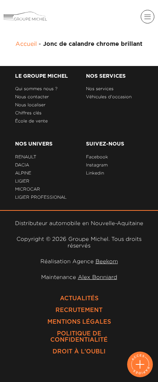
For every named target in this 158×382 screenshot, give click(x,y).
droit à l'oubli (79, 352)
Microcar (27, 189)
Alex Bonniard (97, 277)
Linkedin (95, 172)
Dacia (22, 164)
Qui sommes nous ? (36, 88)
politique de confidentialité (79, 337)
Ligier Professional (41, 197)
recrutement (79, 310)
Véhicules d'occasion (109, 96)
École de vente (31, 120)
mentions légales (79, 322)
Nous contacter (32, 96)
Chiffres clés (28, 112)
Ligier (22, 181)
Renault (25, 156)
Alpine (23, 172)
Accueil (26, 43)
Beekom (107, 261)
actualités (79, 298)
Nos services (100, 88)
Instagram (97, 164)
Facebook (97, 156)
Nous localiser (30, 104)
